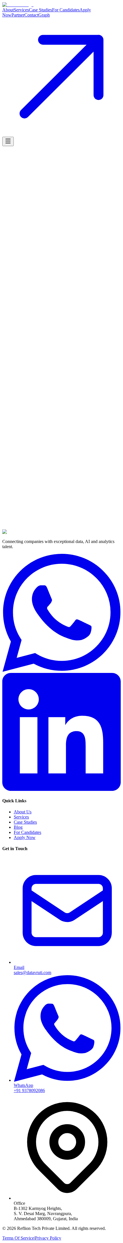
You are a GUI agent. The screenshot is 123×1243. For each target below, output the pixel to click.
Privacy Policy (48, 1238)
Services (21, 9)
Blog (18, 827)
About (8, 9)
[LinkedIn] (61, 789)
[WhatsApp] (61, 670)
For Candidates (66, 9)
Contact (31, 15)
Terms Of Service (18, 1238)
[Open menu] (8, 141)
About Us (22, 811)
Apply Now (24, 837)
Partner (17, 15)
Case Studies (40, 9)
